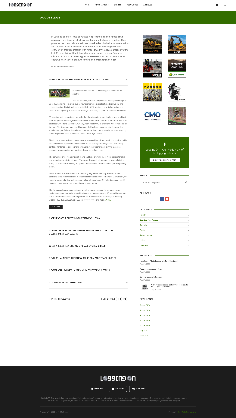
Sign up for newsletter (164, 160)
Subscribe (140, 389)
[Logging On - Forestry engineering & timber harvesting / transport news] (20, 5)
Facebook (99, 389)
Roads (142, 230)
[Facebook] (212, 5)
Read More (56, 207)
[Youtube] (217, 5)
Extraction (144, 245)
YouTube (119, 389)
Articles (147, 5)
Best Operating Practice (149, 220)
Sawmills (143, 225)
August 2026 (145, 305)
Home (86, 5)
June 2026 (144, 336)
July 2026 (143, 330)
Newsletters (102, 5)
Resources (132, 5)
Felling (142, 240)
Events (117, 5)
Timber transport (146, 235)
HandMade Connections (187, 412)
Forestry (143, 215)
